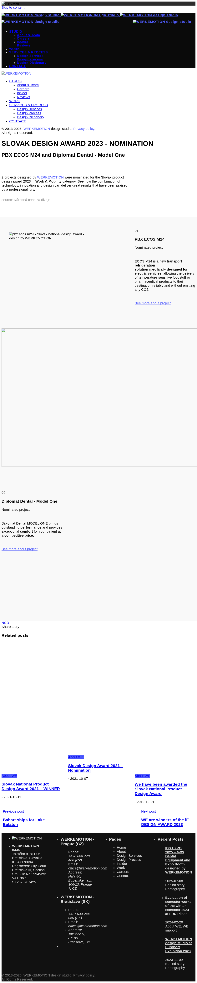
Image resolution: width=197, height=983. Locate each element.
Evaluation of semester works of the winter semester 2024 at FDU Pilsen (178, 906)
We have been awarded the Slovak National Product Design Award (161, 789)
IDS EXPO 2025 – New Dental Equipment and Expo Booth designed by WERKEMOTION (178, 860)
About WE (9, 776)
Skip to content (13, 7)
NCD (5, 623)
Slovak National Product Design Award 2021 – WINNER (31, 786)
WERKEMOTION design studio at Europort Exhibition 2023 (178, 945)
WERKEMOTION (36, 129)
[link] (50, 177)
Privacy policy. (84, 129)
